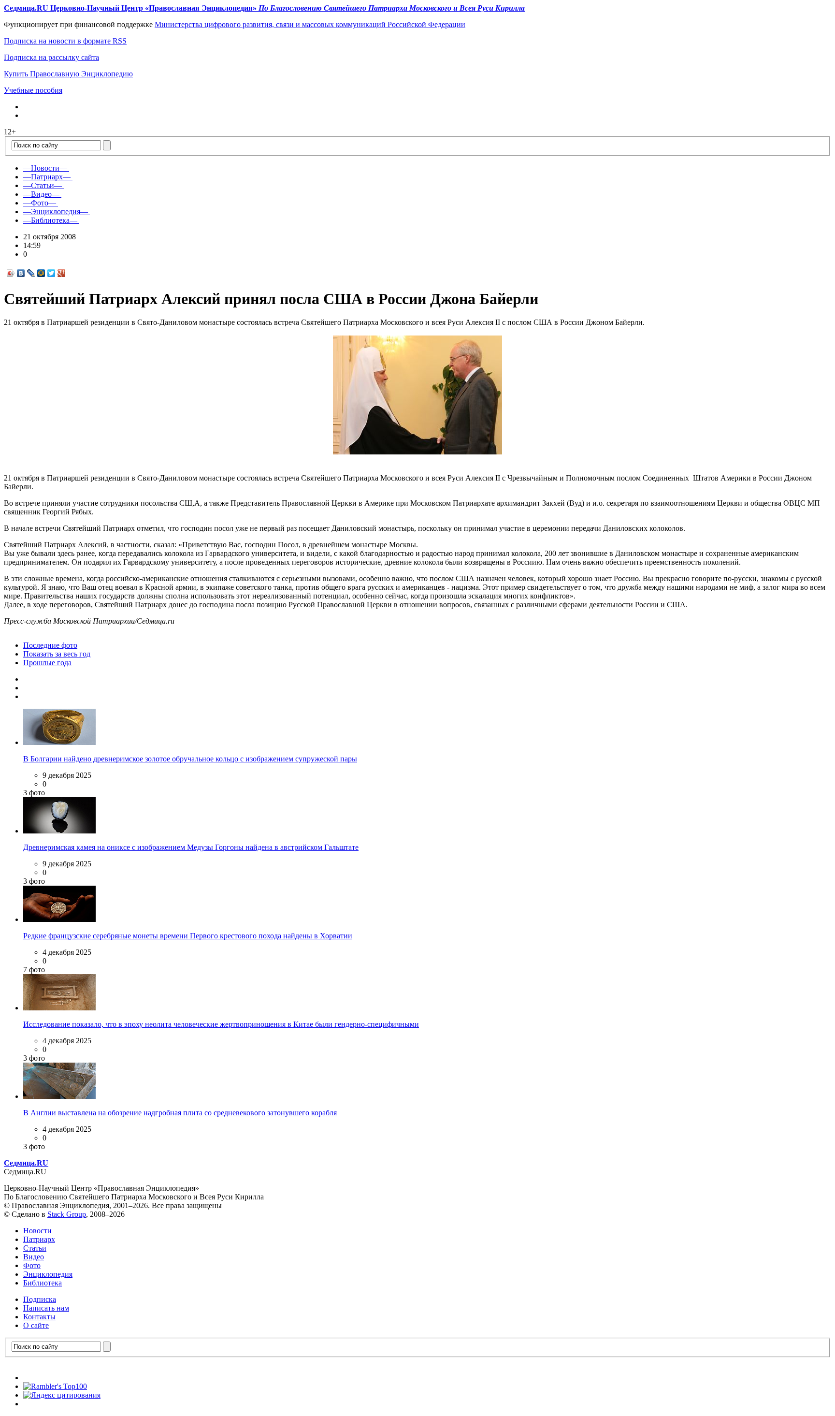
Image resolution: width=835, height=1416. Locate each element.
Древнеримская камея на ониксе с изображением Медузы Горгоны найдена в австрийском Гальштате (191, 847)
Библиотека (42, 1283)
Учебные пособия (33, 90)
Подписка (39, 1299)
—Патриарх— (47, 177)
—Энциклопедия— (55, 211)
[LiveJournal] (31, 273)
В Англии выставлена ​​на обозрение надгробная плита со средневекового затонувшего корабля (180, 1113)
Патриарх (39, 1239)
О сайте (36, 1325)
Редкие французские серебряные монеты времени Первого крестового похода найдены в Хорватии (187, 936)
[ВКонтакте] (21, 273)
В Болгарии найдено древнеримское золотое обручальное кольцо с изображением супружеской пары (190, 759)
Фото (32, 1265)
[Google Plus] (62, 273)
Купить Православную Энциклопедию (68, 74)
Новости (37, 1230)
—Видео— (41, 194)
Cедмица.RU (26, 1163)
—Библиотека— (50, 220)
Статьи (34, 1248)
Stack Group (66, 1214)
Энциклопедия (47, 1274)
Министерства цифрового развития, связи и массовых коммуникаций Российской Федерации (310, 24)
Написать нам (46, 1308)
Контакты (39, 1317)
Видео (33, 1257)
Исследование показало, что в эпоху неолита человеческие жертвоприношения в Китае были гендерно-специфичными (221, 1024)
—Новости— (45, 168)
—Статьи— (42, 185)
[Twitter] (51, 273)
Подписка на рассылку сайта (51, 57)
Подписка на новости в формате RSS (65, 41)
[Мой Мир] (41, 273)
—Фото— (39, 203)
